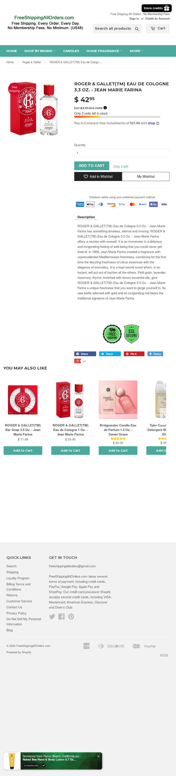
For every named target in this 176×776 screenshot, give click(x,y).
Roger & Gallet (32, 62)
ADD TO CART (92, 166)
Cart (160, 28)
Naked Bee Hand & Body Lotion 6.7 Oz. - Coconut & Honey (49, 759)
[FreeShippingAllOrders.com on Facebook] (61, 617)
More (135, 51)
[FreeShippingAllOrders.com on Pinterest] (71, 617)
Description (86, 217)
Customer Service (19, 601)
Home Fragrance (103, 51)
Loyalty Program (18, 578)
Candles (71, 51)
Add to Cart (22, 450)
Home (11, 51)
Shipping (12, 572)
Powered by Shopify (18, 652)
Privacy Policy (16, 613)
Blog (9, 630)
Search (11, 566)
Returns (12, 595)
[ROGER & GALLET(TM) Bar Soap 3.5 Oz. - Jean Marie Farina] (23, 399)
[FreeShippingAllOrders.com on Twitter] (52, 617)
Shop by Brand (38, 51)
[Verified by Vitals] (44, 765)
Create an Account (157, 18)
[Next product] (164, 416)
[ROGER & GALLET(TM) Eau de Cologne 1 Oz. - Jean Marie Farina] (70, 399)
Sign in (134, 18)
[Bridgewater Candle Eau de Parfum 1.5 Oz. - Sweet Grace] (118, 399)
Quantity (80, 145)
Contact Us (14, 607)
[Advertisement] (88, 499)
